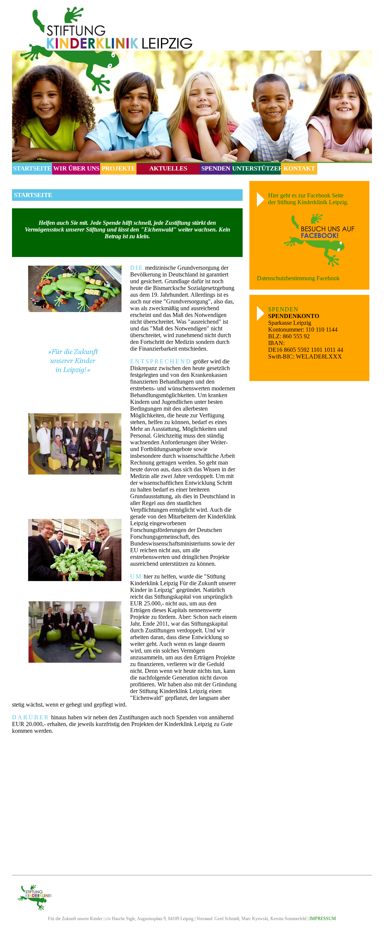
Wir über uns (76, 168)
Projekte (118, 168)
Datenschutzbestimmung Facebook (298, 278)
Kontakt (299, 168)
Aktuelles (168, 168)
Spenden (215, 168)
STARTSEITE (32, 168)
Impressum (322, 918)
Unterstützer (257, 168)
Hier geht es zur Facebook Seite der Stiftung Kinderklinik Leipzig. (308, 198)
